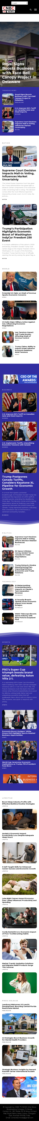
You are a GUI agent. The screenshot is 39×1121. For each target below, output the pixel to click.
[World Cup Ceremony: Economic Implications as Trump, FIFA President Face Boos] (19, 750)
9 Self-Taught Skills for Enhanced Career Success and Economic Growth (19, 868)
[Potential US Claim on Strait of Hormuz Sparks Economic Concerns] (19, 281)
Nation (17, 129)
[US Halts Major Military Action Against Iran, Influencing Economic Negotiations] (19, 310)
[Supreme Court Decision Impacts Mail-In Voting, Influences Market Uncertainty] (8, 126)
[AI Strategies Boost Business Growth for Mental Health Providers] (19, 1055)
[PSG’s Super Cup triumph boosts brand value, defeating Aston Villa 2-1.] (19, 655)
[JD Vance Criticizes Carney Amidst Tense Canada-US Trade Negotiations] (8, 556)
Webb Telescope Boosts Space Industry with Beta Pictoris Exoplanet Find (25, 616)
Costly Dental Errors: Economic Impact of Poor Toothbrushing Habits (19, 933)
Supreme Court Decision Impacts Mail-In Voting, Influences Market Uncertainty (25, 124)
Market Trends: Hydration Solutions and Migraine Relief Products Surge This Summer (17, 965)
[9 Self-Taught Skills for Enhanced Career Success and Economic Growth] (19, 884)
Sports (4, 705)
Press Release (8, 59)
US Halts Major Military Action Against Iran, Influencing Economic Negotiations (18, 324)
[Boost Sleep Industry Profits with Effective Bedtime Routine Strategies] (19, 819)
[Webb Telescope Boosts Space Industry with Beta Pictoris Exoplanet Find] (8, 618)
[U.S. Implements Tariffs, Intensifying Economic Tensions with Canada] (19, 431)
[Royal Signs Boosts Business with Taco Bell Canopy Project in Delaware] (8, 99)
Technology (19, 595)
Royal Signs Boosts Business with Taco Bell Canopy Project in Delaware (19, 73)
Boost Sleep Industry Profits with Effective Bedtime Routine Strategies (18, 803)
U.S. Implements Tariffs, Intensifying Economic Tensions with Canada (18, 444)
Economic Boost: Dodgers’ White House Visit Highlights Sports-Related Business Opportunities (18, 733)
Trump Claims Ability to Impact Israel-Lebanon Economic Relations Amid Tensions (25, 349)
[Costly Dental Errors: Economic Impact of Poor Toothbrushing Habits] (19, 949)
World (4, 297)
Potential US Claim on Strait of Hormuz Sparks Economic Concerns (19, 294)
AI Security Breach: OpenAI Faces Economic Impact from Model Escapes (25, 602)
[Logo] (8, 9)
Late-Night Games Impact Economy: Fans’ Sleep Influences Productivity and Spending (19, 900)
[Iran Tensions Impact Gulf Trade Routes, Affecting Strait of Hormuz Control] (8, 337)
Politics (17, 544)
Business (18, 114)
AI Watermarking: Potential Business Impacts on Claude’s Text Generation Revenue (24, 589)
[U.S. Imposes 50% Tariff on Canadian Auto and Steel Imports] (8, 113)
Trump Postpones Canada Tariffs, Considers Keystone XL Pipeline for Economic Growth (18, 482)
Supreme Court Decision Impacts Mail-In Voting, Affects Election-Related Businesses (25, 539)
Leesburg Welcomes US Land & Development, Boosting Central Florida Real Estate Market (19, 1006)
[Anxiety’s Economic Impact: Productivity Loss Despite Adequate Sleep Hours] (19, 852)
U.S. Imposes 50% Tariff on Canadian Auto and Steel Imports (25, 110)
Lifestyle (5, 806)
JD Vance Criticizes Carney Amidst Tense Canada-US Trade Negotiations (24, 554)
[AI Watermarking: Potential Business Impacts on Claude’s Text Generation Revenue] (8, 590)
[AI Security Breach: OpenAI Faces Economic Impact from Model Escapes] (8, 604)
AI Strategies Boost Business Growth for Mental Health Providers (18, 1039)
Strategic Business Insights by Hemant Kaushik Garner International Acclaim (19, 1070)
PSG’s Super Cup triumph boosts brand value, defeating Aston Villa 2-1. (18, 674)
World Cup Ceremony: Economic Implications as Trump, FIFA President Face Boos (19, 764)
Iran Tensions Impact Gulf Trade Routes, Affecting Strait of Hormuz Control (24, 335)
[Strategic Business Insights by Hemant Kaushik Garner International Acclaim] (19, 1087)
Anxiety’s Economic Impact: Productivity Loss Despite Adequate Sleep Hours (18, 835)
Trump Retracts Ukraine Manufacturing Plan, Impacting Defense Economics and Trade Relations (25, 569)
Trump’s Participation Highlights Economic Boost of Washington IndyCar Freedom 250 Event (17, 234)
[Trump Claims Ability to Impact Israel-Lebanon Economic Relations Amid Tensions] (8, 351)
